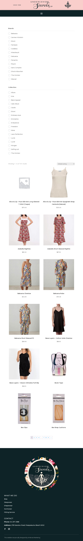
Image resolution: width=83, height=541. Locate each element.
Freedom (14, 126)
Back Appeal (15, 100)
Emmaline (15, 119)
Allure (13, 92)
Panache (14, 60)
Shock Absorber (17, 71)
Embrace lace (16, 115)
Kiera (13, 130)
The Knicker (15, 75)
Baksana (14, 33)
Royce (13, 64)
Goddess (14, 49)
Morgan (14, 145)
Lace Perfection (17, 134)
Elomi (13, 41)
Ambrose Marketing (34, 537)
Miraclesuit (15, 52)
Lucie (13, 142)
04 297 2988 (14, 522)
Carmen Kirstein (17, 37)
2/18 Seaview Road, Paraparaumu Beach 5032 (27, 525)
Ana (12, 96)
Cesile (13, 108)
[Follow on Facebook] (5, 529)
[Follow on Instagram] (9, 529)
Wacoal (13, 79)
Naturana (14, 56)
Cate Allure (15, 104)
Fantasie (14, 45)
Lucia (13, 138)
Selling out (15, 149)
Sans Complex (16, 68)
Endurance (15, 123)
